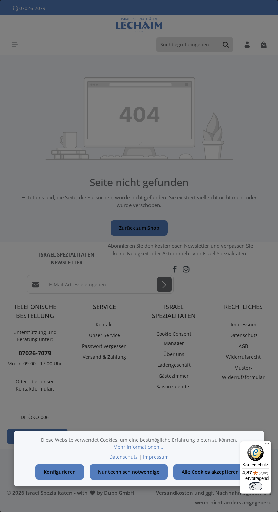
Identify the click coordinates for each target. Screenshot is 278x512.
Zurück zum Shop (139, 228)
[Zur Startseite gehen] (139, 24)
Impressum (243, 324)
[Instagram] (186, 271)
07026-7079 (32, 8)
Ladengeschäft (174, 365)
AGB (243, 346)
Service (104, 306)
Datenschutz (243, 335)
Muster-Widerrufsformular (243, 372)
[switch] (255, 486)
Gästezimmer (174, 376)
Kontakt (104, 324)
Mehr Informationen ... (139, 447)
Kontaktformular (34, 388)
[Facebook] (175, 271)
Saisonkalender (173, 386)
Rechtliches (243, 306)
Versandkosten (174, 492)
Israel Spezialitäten (174, 311)
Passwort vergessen (104, 346)
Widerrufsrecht (243, 357)
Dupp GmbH (119, 492)
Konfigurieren (60, 472)
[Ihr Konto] (247, 44)
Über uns (173, 354)
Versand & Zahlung (104, 357)
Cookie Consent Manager (173, 339)
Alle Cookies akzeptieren (210, 472)
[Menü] (14, 44)
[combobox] (187, 44)
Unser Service (104, 335)
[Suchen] (226, 44)
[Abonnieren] (164, 284)
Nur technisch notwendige (128, 472)
